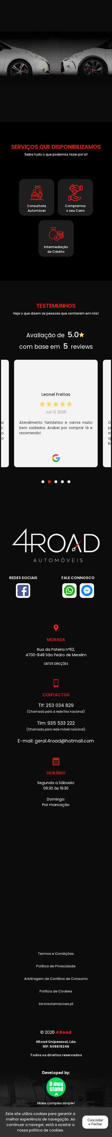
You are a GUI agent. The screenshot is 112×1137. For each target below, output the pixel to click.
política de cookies (46, 1130)
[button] (43, 478)
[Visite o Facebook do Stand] (23, 590)
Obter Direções (56, 664)
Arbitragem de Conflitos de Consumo (56, 978)
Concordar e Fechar (95, 1122)
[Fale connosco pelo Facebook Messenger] (87, 590)
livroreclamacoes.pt (56, 1004)
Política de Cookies (56, 991)
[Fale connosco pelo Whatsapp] (69, 590)
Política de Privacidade (56, 966)
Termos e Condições (56, 953)
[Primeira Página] (55, 549)
